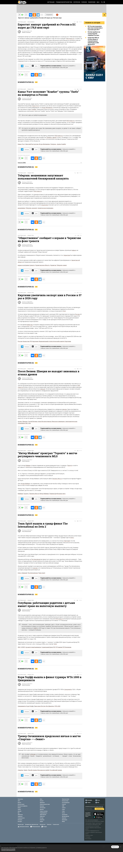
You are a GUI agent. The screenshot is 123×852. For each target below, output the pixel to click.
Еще (98, 2)
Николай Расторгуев (31, 144)
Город (19, 809)
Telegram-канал (62, 265)
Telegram (28, 208)
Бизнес (19, 802)
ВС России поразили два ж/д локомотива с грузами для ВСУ (95, 27)
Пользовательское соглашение (92, 826)
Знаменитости (21, 818)
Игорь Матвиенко (47, 107)
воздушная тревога (28, 265)
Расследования (65, 802)
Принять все (115, 846)
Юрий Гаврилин (25, 461)
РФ (31, 341)
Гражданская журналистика (64, 2)
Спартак (20, 770)
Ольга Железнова (26, 531)
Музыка (42, 809)
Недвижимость (43, 812)
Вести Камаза (88, 838)
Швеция (24, 421)
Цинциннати (68, 689)
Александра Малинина (27, 303)
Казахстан (29, 324)
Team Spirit (67, 541)
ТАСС (64, 311)
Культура (42, 806)
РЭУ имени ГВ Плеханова (63, 647)
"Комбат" (34, 109)
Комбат (63, 144)
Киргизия (35, 341)
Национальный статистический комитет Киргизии (55, 341)
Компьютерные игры (45, 804)
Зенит (25, 770)
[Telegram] (38, 15)
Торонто (69, 465)
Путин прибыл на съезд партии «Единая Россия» (94, 33)
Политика (42, 819)
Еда (19, 812)
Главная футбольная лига (57, 493)
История (20, 821)
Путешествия (65, 800)
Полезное (84, 2)
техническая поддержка (45, 208)
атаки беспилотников (44, 421)
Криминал (42, 802)
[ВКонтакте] (30, 15)
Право (41, 821)
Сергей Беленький (26, 99)
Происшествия (65, 799)
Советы (64, 807)
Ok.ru (98, 800)
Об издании (87, 837)
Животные (20, 814)
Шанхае (35, 568)
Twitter (89, 802)
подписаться (99, 808)
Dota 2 (72, 537)
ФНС (55, 644)
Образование (43, 814)
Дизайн (19, 811)
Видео (19, 807)
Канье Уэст (35, 105)
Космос (41, 800)
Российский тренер (56, 770)
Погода (41, 818)
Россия (20, 341)
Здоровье (20, 816)
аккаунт (34, 208)
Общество (30, 89)
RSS (98, 802)
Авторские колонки (24, 826)
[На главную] (22, 2)
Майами (27, 465)
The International (35, 559)
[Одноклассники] (34, 15)
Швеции (42, 389)
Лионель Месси (57, 478)
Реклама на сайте (89, 835)
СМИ (63, 806)
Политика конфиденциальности (92, 830)
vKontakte (89, 800)
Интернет (20, 819)
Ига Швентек (50, 706)
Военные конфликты (22, 806)
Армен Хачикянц (26, 610)
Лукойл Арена (32, 770)
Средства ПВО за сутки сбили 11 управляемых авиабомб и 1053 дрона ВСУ (93, 41)
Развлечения (91, 2)
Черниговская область (42, 265)
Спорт (63, 809)
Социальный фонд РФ (48, 647)
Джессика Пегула (39, 706)
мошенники (44, 205)
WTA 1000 (57, 706)
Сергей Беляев (32, 421)
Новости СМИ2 (22, 162)
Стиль (63, 811)
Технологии (64, 814)
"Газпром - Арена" (51, 137)
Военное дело (21, 804)
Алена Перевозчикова (27, 183)
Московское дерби (43, 770)
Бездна (45, 826)
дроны (20, 421)
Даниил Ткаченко (26, 32)
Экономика (30, 22)
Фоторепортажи (36, 826)
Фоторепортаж (65, 816)
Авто (19, 800)
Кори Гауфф (30, 706)
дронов (64, 409)
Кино (41, 799)
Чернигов (53, 265)
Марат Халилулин (26, 743)
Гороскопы (20, 799)
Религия (64, 804)
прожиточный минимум (33, 647)
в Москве (33, 754)
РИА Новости (70, 38)
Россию (77, 314)
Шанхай (24, 573)
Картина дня (50, 2)
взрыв (74, 250)
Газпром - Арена (56, 144)
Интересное (76, 2)
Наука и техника (43, 811)
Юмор (63, 821)
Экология (64, 818)
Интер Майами (25, 483)
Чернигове (66, 255)
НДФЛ (35, 628)
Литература (42, 807)
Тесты (63, 812)
